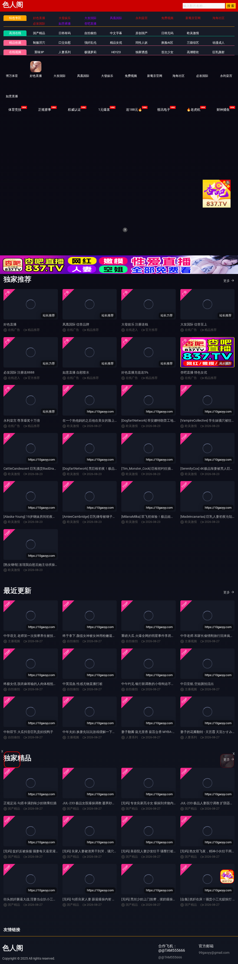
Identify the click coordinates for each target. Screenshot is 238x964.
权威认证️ (74, 109)
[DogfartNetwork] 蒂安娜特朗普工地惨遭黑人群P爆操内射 (163, 425)
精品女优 (116, 42)
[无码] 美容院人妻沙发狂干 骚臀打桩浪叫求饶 (153, 856)
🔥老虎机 (193, 109)
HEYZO (116, 52)
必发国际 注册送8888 (18, 377)
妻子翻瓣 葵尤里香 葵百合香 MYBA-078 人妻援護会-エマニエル (166, 736)
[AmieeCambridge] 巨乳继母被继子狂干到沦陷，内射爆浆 (104, 521)
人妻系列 (65, 52)
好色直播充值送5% (134, 377)
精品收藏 (15, 42)
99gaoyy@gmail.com (214, 957)
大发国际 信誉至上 (193, 329)
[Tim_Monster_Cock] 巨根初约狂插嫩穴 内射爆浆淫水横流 (162, 473)
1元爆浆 (104, 109)
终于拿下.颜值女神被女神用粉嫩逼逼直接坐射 (96, 640)
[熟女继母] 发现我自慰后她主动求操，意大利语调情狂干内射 (47, 569)
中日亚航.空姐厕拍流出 (197, 688)
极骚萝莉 (90, 52)
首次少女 (167, 52)
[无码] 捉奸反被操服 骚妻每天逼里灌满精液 (34, 856)
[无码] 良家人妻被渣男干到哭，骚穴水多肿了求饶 (98, 856)
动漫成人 (218, 42)
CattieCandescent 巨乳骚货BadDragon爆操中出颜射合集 (44, 473)
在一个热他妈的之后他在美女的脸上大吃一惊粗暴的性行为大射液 (110, 425)
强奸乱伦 (90, 42)
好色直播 (10, 329)
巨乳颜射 (218, 52)
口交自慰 (65, 42)
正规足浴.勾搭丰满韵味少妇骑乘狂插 (29, 808)
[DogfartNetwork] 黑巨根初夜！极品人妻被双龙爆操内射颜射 (106, 473)
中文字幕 (116, 33)
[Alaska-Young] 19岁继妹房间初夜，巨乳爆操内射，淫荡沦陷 (47, 521)
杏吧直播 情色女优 (193, 377)
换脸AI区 (167, 42)
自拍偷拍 (90, 33)
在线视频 (15, 52)
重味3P (39, 52)
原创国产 (142, 33)
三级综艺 (193, 42)
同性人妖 (142, 42)
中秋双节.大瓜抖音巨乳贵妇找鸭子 (28, 736)
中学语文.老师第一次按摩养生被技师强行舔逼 (36, 640)
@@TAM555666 (170, 962)
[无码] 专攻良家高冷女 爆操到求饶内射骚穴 (152, 808)
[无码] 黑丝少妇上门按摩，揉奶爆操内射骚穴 (153, 904)
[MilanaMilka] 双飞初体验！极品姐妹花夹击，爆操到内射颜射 (165, 521)
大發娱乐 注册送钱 (134, 329)
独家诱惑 (142, 52)
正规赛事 (44, 109)
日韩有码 (65, 33)
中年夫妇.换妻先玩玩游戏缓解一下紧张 (91, 736)
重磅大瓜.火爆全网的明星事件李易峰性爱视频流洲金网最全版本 (167, 640)
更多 (226, 285)
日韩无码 (167, 33)
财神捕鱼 (223, 109)
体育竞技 (14, 109)
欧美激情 (193, 33)
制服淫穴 (39, 42)
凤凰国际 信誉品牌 (76, 329)
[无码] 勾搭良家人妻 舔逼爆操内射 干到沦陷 (94, 904)
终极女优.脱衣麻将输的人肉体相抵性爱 (31, 688)
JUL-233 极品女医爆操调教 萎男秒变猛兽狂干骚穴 (99, 808)
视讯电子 (163, 109)
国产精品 (39, 33)
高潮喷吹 (193, 52)
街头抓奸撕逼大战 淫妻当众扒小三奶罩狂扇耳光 (38, 904)
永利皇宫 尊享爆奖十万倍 (21, 425)
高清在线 (15, 33)
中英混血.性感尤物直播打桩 (82, 688)
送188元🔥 (134, 109)
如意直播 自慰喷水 (76, 377)
